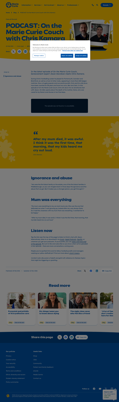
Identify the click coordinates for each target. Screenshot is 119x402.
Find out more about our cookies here (72, 50)
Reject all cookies (67, 55)
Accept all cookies (81, 55)
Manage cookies (39, 55)
